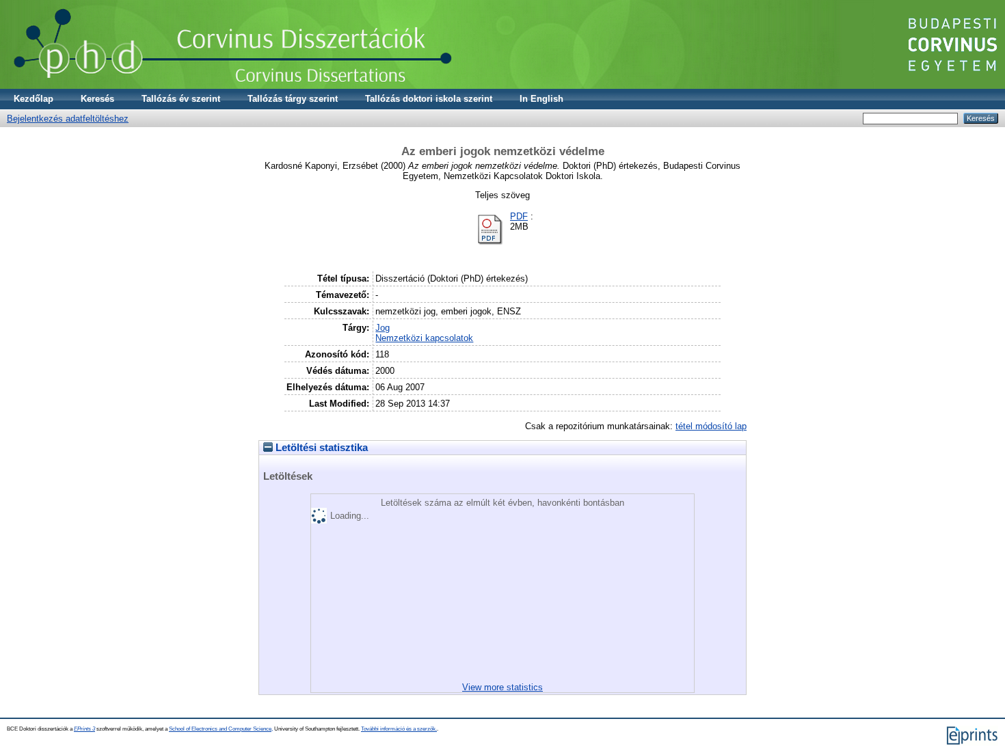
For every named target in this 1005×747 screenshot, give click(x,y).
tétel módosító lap (711, 426)
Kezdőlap (33, 99)
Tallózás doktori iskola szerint (428, 99)
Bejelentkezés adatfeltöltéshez (68, 118)
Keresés (97, 99)
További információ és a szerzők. (399, 729)
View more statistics (502, 687)
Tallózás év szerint (181, 99)
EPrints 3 (84, 729)
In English (541, 99)
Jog (382, 328)
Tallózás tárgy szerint (292, 99)
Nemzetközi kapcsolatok (424, 338)
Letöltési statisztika (320, 447)
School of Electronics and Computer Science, (221, 729)
